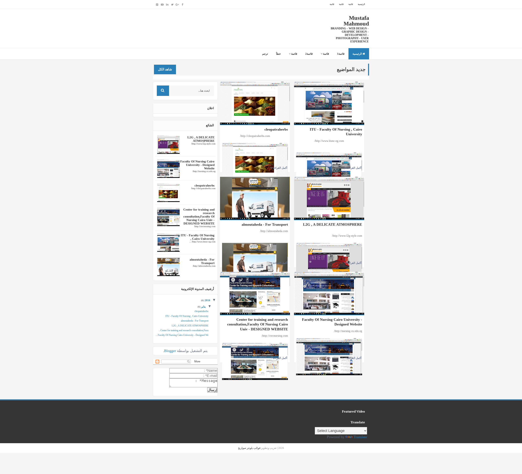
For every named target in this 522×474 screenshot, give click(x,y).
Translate (360, 437)
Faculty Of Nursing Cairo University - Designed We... (182, 335)
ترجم (265, 53)
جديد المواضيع (351, 69)
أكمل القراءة (279, 167)
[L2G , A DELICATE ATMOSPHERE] (329, 198)
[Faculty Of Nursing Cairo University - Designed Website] (329, 293)
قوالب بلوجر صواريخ (249, 448)
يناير (203, 306)
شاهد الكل (165, 69)
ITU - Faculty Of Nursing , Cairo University (336, 131)
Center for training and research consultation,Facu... (183, 330)
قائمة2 (309, 53)
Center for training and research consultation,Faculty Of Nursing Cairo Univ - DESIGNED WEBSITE (257, 324)
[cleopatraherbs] (255, 103)
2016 (207, 300)
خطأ (278, 53)
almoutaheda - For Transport (265, 224)
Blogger (170, 351)
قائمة (350, 4)
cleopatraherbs (276, 129)
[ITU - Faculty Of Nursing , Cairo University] (329, 103)
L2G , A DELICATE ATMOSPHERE (332, 224)
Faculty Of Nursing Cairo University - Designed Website (332, 321)
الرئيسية (361, 4)
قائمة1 (340, 53)
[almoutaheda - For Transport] (255, 198)
